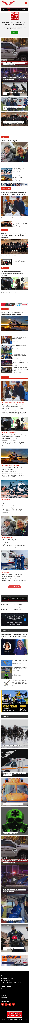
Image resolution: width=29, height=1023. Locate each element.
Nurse (17, 465)
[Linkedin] (6, 1004)
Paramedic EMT (20, 402)
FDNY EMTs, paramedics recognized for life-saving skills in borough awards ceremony (19, 223)
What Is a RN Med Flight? (9, 141)
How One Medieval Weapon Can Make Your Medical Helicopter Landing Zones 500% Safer (19, 683)
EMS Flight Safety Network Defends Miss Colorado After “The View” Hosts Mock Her (14, 636)
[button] (26, 3)
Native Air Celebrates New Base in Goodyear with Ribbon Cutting (19, 177)
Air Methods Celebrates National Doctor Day (18, 169)
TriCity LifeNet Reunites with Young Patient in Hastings (19, 346)
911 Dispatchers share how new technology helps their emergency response (12, 273)
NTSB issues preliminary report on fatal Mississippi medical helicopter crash (19, 355)
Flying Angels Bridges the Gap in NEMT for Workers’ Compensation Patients (20, 338)
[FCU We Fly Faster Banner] (14, 600)
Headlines (12, 402)
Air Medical (7, 402)
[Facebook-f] (2, 1004)
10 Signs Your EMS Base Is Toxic (19, 674)
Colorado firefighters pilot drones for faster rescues (18, 260)
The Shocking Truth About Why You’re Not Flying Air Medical (20, 668)
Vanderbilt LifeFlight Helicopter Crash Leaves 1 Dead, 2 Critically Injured (20, 369)
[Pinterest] (9, 1004)
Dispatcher (7, 432)
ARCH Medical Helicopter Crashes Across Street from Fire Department (20, 362)
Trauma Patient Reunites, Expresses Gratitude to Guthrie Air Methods (12, 575)
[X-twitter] (13, 1004)
